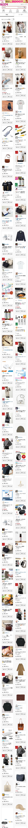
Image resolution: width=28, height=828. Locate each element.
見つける (10, 11)
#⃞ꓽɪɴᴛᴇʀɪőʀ (6, 115)
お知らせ (17, 11)
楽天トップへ (24, 4)
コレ (5, 43)
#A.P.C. (6, 427)
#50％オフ (17, 708)
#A (18, 736)
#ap (19, 573)
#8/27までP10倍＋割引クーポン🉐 (7, 221)
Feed (3, 11)
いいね (10, 43)
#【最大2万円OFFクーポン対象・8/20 (7, 402)
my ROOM (24, 11)
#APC (3, 427)
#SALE (16, 275)
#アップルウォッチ (21, 572)
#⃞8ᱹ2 (11, 350)
